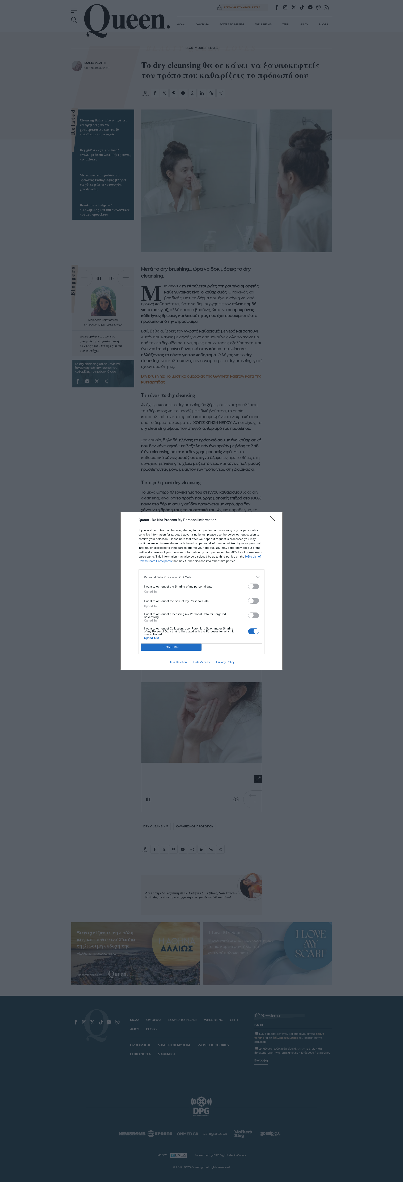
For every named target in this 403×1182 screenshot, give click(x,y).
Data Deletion (178, 662)
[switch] (253, 586)
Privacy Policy (225, 662)
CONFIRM (171, 647)
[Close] (274, 520)
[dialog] (201, 591)
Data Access (201, 662)
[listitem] (201, 577)
